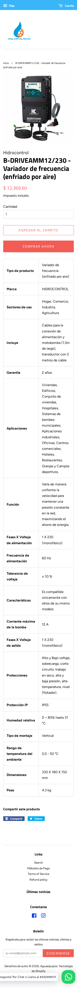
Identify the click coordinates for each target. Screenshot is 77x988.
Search (38, 862)
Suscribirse (58, 953)
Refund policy (38, 879)
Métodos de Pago (38, 868)
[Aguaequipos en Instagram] (43, 916)
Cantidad (10, 207)
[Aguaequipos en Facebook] (34, 916)
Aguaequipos (48, 966)
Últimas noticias (38, 891)
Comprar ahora (39, 246)
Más (11, 6)
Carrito (69, 5)
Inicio (6, 63)
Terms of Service (38, 873)
